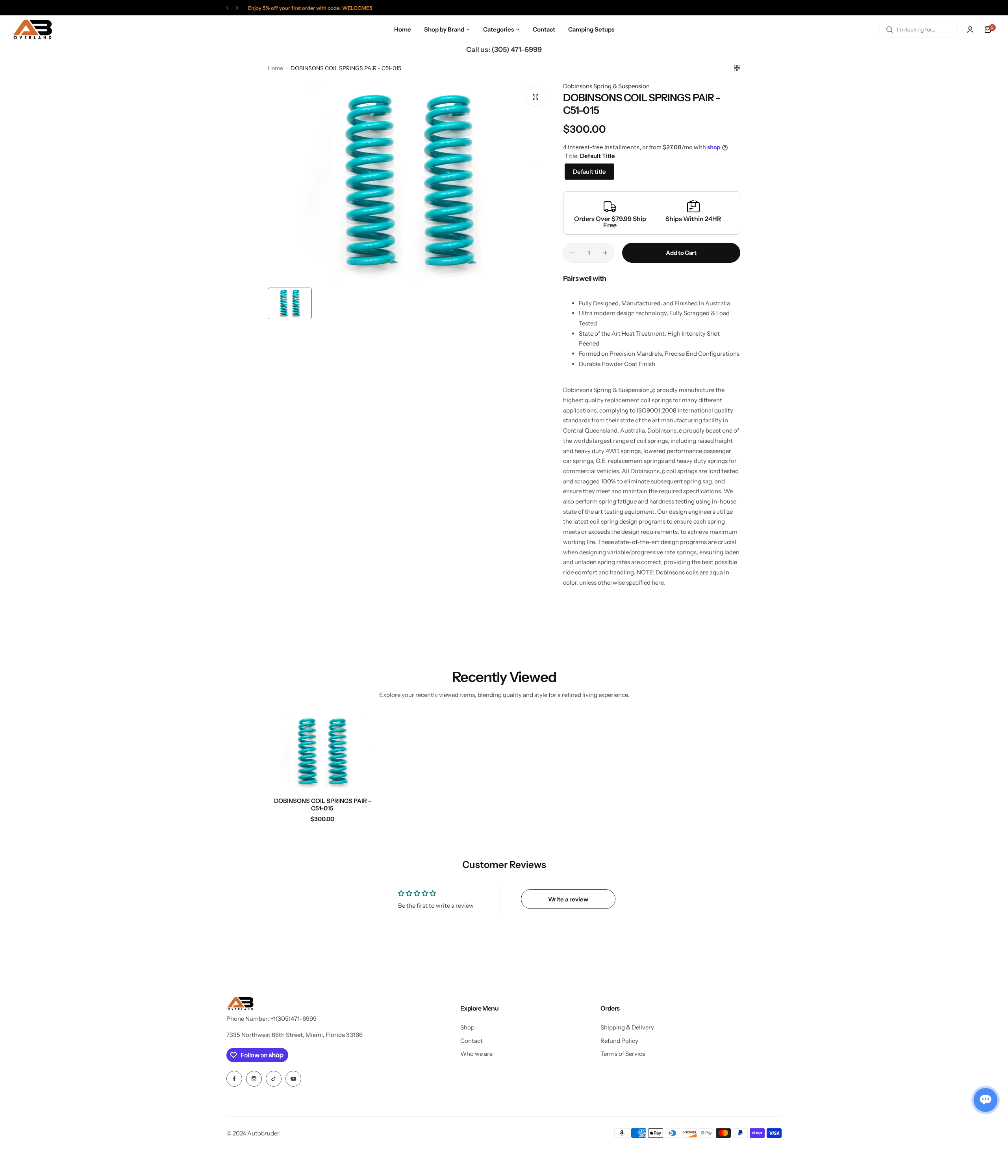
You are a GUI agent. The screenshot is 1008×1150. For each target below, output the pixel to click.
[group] (409, 182)
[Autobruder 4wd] (32, 29)
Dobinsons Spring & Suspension (606, 86)
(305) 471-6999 (516, 49)
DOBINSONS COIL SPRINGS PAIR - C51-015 (322, 804)
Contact (471, 1040)
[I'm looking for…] (889, 29)
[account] (970, 29)
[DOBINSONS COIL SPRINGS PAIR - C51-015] (322, 752)
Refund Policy (619, 1040)
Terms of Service (622, 1053)
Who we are (476, 1053)
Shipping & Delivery (627, 1027)
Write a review (568, 899)
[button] (227, 8)
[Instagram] (254, 1079)
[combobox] (918, 29)
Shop (467, 1027)
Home (275, 68)
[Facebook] (234, 1079)
